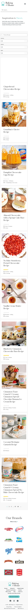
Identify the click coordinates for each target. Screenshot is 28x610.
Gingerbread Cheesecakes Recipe (11, 87)
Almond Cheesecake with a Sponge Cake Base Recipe (13, 218)
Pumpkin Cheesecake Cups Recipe (12, 173)
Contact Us (20, 591)
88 (18, 506)
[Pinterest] (17, 600)
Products (20, 590)
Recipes (6, 588)
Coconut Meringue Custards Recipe (11, 443)
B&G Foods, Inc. (21, 608)
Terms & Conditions (18, 606)
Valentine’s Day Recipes (11, 590)
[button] (25, 4)
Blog (14, 591)
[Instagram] (14, 600)
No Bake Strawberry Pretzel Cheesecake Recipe (12, 263)
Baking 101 (12, 588)
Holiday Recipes (20, 588)
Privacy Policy (9, 606)
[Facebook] (10, 600)
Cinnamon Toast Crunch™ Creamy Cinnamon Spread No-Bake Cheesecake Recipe (13, 489)
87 (15, 506)
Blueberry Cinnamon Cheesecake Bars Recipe (13, 350)
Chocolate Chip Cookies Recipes (14, 593)
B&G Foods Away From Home (9, 608)
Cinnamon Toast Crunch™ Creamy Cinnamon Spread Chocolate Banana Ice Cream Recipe (12, 397)
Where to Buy (8, 591)
